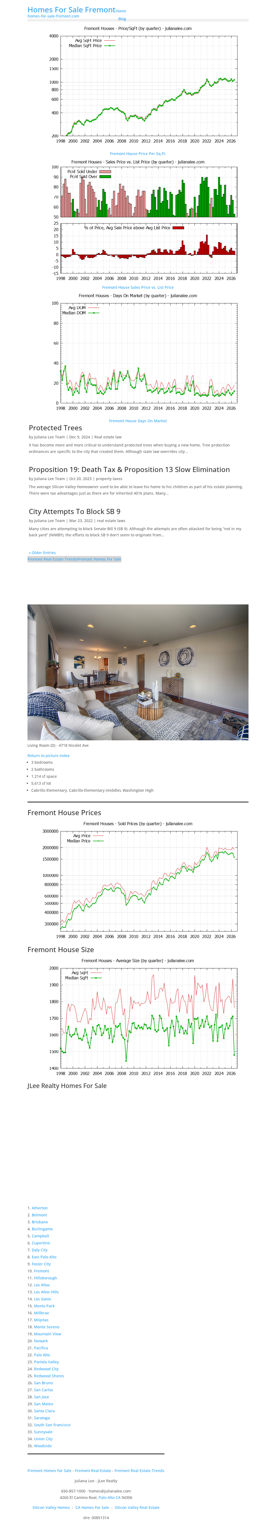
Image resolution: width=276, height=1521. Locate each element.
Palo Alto (42, 1354)
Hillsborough (45, 1277)
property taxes (109, 478)
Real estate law (108, 436)
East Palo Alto (44, 1256)
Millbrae (41, 1312)
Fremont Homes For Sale (99, 559)
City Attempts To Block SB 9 (74, 511)
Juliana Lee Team (49, 436)
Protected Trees (55, 427)
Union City (43, 1438)
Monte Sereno (46, 1326)
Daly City (39, 1249)
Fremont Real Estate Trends (52, 559)
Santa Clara (44, 1410)
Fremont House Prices (64, 812)
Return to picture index (48, 755)
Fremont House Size (60, 949)
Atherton (40, 1207)
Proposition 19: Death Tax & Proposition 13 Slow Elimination (129, 469)
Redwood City (46, 1368)
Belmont (39, 1214)
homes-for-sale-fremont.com (53, 16)
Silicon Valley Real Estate (137, 1507)
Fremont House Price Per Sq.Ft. (138, 153)
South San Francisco (52, 1424)
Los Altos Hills (46, 1291)
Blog (122, 18)
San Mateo (43, 1403)
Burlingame (42, 1228)
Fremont (41, 1270)
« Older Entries (42, 552)
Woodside (43, 1445)
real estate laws (111, 520)
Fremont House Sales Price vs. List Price (138, 287)
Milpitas (41, 1319)
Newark (41, 1340)
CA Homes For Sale (92, 1507)
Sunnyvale (43, 1431)
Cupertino (41, 1242)
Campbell (40, 1235)
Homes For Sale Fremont (71, 9)
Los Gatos (42, 1298)
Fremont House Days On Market (138, 420)
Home (121, 10)
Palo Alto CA (109, 1497)
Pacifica (41, 1347)
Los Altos (42, 1284)
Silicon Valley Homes (51, 1507)
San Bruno (43, 1382)
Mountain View (47, 1333)
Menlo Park (44, 1305)
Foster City (41, 1263)
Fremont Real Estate (93, 1470)
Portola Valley (46, 1361)
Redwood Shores (49, 1375)
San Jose (41, 1396)
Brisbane (40, 1221)
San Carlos (43, 1389)
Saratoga (42, 1417)
